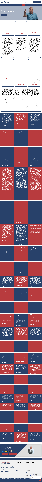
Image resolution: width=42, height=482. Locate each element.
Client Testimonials (18, 470)
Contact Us (17, 465)
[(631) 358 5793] (26, 470)
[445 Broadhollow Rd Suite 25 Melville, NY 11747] (26, 472)
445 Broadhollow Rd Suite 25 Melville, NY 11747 (33, 472)
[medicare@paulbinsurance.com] (26, 468)
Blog (16, 467)
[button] (37, 2)
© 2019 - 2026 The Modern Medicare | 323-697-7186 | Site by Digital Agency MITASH (21, 481)
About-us (17, 464)
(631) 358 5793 (29, 470)
